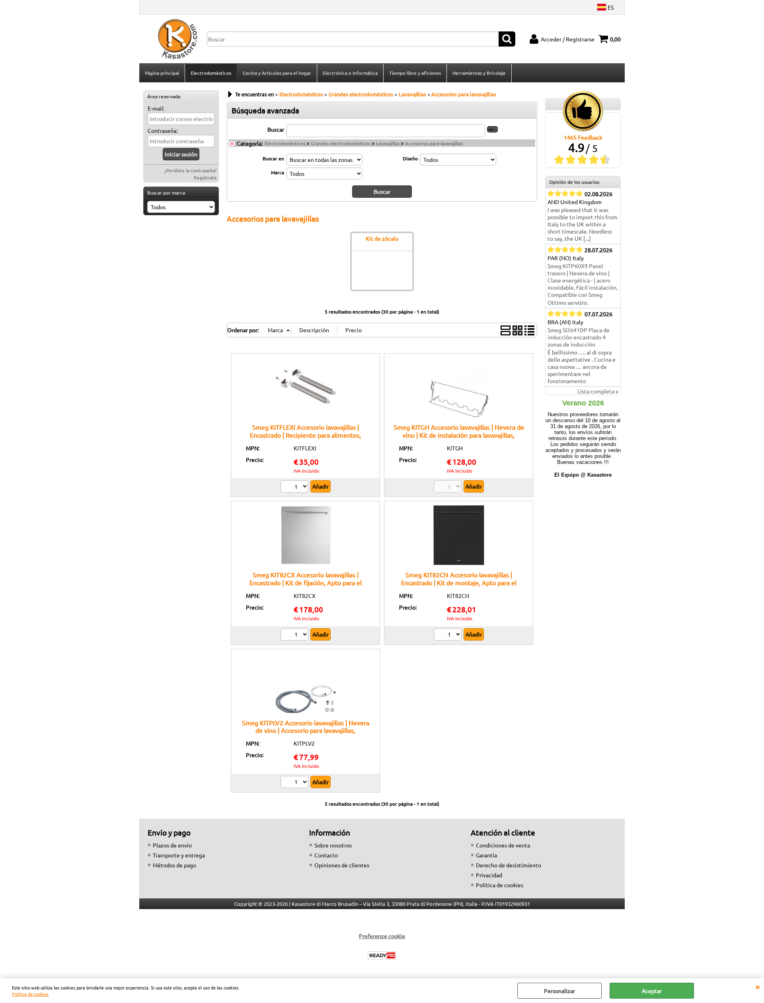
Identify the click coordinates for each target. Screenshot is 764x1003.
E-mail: (156, 108)
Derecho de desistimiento (508, 865)
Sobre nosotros (333, 845)
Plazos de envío (172, 845)
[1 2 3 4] (295, 783)
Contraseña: (162, 130)
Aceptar (652, 990)
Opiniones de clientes (341, 865)
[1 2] (295, 487)
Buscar (275, 129)
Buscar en (273, 158)
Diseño (410, 158)
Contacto (326, 855)
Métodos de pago (174, 865)
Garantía (486, 855)
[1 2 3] (449, 635)
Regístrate (205, 177)
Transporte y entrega (179, 855)
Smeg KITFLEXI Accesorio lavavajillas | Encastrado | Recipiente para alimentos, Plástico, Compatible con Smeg (305, 434)
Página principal (162, 73)
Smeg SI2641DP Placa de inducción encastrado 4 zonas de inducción (579, 337)
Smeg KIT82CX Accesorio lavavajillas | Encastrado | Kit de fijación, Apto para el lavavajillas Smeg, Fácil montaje (305, 582)
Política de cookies (30, 994)
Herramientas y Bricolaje (479, 73)
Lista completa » (597, 391)
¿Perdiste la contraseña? (190, 170)
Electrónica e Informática (350, 73)
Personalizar (559, 990)
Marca (277, 172)
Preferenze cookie (382, 935)
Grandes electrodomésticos (340, 143)
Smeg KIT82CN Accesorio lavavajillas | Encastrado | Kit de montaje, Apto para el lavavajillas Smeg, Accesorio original (458, 582)
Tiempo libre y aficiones (415, 73)
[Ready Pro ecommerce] (382, 955)
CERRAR (757, 986)
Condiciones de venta (503, 845)
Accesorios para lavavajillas (434, 143)
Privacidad (489, 874)
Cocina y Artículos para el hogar (277, 73)
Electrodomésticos (211, 73)
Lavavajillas (388, 143)
